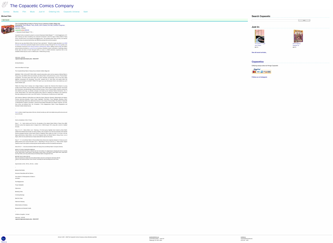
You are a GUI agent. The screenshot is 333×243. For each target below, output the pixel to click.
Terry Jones (34, 25)
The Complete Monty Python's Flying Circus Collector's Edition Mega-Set (37, 24)
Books (15, 11)
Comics (6, 11)
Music (32, 11)
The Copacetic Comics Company (42, 5)
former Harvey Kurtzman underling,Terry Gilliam (38, 46)
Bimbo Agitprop (296, 43)
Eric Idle (50, 25)
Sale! (86, 11)
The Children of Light (260, 43)
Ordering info (54, 11)
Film (24, 11)
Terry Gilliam (27, 25)
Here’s (16, 112)
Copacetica (258, 61)
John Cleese (43, 25)
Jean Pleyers (258, 45)
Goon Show (58, 44)
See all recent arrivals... (259, 52)
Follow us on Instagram (259, 77)
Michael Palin (19, 27)
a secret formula (33, 48)
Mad (60, 46)
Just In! (42, 11)
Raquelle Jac (296, 45)
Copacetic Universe (72, 11)
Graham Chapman (59, 25)
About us (4, 242)
